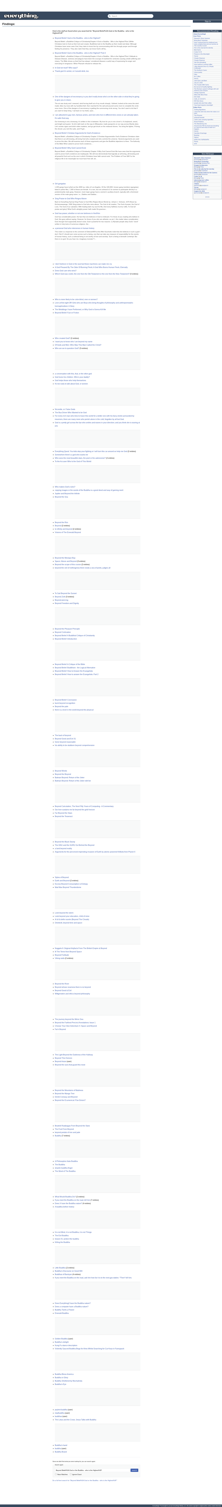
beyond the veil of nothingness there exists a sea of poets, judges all (82, 568)
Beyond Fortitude (62, 955)
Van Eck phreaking (200, 62)
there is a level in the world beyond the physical (74, 710)
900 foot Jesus (198, 101)
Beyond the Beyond (63, 774)
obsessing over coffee (201, 180)
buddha (58, 1448)
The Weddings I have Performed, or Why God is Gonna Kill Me (80, 309)
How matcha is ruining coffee (203, 64)
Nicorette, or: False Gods (65, 409)
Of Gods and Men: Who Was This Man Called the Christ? (78, 345)
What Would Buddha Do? (65, 1197)
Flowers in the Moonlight (202, 54)
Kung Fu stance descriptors (66, 1345)
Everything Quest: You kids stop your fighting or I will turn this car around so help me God (91, 451)
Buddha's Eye (60, 1384)
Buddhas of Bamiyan (63, 1274)
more (207, 197)
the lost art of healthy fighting (203, 87)
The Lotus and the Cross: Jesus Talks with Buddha (75, 1420)
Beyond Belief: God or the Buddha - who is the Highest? (77, 38)
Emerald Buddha (62, 1313)
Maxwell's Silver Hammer (202, 38)
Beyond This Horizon (63, 1058)
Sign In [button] (208, 21)
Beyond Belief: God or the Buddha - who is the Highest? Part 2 (80, 53)
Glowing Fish (205, 163)
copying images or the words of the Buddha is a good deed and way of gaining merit (89, 490)
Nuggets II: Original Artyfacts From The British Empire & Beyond (81, 948)
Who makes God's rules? (65, 487)
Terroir (196, 56)
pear (195, 143)
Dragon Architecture (201, 165)
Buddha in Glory (61, 1378)
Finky (202, 167)
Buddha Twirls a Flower (64, 1310)
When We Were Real (200, 95)
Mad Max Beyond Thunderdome (68, 887)
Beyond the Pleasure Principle (67, 629)
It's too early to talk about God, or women (71, 384)
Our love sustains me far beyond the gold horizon (75, 810)
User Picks (197, 36)
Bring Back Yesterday (201, 40)
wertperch (203, 182)
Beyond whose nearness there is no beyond (73, 987)
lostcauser (204, 174)
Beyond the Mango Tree (64, 1094)
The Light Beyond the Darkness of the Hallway (74, 1055)
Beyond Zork (60, 597)
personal (197, 193)
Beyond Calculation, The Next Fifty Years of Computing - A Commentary (84, 806)
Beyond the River (62, 984)
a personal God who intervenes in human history (74, 228)
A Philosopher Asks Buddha (66, 1161)
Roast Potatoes (199, 121)
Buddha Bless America (64, 1374)
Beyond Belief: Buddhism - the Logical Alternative (75, 668)
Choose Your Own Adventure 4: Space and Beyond (76, 1026)
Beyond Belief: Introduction (66, 639)
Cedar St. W (198, 52)
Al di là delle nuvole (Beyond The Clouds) (72, 919)
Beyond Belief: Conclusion (66, 700)
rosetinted (204, 170)
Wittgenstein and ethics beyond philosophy (72, 994)
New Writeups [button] (208, 154)
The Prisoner (198, 115)
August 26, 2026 (199, 191)
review (197, 159)
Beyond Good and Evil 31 (65, 739)
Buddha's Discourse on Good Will (68, 1271)
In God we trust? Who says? (66, 68)
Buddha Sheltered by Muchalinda (68, 1381)
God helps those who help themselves (70, 380)
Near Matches (62, 1474)
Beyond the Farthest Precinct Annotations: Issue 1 (75, 1023)
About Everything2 (200, 34)
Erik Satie (197, 97)
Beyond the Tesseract (63, 816)
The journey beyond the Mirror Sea (69, 1019)
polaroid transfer (199, 117)
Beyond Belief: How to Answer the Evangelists (74, 671)
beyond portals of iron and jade (67, 1132)
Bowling (196, 135)
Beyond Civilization (63, 632)
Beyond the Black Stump (65, 842)
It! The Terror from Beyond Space (68, 952)
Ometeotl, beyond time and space (68, 923)
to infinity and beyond (63, 529)
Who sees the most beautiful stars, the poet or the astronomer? (80, 458)
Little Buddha (60, 1268)
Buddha (58, 1136)
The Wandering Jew (200, 124)
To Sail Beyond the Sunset (66, 593)
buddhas (58, 1416)
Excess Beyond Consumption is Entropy (71, 884)
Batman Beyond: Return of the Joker (69, 778)
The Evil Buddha (62, 1236)
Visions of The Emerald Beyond (68, 532)
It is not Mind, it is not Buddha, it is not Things (73, 1232)
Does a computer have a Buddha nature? (71, 1307)
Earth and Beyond (62, 881)
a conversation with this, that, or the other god (73, 374)
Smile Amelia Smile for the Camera (205, 173)
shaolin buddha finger (64, 1168)
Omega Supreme (199, 92)
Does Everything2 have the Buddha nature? (73, 1303)
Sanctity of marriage (200, 133)
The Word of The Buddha (65, 1171)
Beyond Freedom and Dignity (67, 603)
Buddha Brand (61, 1452)
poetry (197, 170)
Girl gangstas (60, 184)
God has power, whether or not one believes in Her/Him (77, 213)
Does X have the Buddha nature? (68, 1203)
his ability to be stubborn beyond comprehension (74, 745)
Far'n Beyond (60, 1029)
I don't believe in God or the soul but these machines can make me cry (83, 264)
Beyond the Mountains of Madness (69, 1090)
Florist (196, 141)
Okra (195, 74)
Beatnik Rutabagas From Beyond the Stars (72, 1126)
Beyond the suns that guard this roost (70, 1065)
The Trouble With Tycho (201, 85)
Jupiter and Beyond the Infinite (67, 494)
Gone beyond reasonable (65, 742)
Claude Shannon (199, 58)
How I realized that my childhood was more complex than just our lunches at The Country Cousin (206, 44)
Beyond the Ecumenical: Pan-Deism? (70, 1100)
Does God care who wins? (65, 271)
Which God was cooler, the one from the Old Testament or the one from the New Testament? (92, 274)
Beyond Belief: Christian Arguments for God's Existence (77, 133)
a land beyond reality (63, 848)
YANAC (196, 184)
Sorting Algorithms (200, 109)
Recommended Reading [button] (207, 31)
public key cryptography (201, 139)
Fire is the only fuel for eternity (203, 48)
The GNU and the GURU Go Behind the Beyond (74, 845)
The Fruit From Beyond (64, 1129)
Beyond (58, 526)
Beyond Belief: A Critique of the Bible (70, 664)
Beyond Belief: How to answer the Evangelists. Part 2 (76, 674)
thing (196, 167)
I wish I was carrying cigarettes (203, 119)
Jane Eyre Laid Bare (200, 80)
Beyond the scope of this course (68, 564)
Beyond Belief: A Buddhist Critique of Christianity (75, 636)
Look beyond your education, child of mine (72, 916)
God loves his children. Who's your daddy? (72, 377)
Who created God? (62, 338)
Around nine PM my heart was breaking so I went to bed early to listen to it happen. (206, 127)
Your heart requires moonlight (203, 105)
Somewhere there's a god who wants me (71, 455)
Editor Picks (198, 107)
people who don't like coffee (203, 103)
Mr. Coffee (197, 76)
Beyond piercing (61, 600)
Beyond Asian (60, 1061)
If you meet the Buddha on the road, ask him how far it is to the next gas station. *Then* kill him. (93, 1278)
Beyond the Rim (61, 522)
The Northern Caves (200, 70)
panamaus (204, 159)
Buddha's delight (62, 1342)
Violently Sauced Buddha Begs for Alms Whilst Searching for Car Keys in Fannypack (89, 1349)
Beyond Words (61, 771)
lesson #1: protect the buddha (67, 1239)
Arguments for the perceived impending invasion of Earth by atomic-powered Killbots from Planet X (95, 852)
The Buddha (60, 1165)
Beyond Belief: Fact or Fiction (67, 313)
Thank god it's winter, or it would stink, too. (72, 71)
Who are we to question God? (67, 348)
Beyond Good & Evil (63, 990)
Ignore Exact (77, 1474)
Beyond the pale (61, 706)
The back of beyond (63, 735)
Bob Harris (197, 50)
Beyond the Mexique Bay (65, 558)
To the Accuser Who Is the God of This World (73, 461)
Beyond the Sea (61, 497)
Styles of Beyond (62, 877)
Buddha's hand (61, 1445)
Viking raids (60, 958)
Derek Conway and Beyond (66, 1097)
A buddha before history (64, 1207)
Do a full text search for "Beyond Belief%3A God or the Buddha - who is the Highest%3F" (84, 1480)
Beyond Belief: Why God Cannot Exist (70, 148)
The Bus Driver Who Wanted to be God (71, 413)
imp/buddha (60, 1413)
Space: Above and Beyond (66, 561)
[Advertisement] (111, 6)
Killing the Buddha (62, 1242)
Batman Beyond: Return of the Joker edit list (73, 781)
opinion (197, 185)
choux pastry (198, 72)
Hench (196, 78)
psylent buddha (61, 1410)
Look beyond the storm (64, 913)
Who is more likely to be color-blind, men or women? (76, 299)
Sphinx (196, 137)
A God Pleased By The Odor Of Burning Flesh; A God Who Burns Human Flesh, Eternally (91, 267)
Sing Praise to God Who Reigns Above (71, 199)
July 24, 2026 (198, 83)
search (134, 1470)
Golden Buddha (61, 1339)
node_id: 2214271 (200, 99)
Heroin (196, 131)
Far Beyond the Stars (63, 813)
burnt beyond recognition (65, 703)
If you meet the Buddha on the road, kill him (72, 1200)
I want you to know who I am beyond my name (73, 342)
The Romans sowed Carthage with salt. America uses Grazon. (206, 89)
